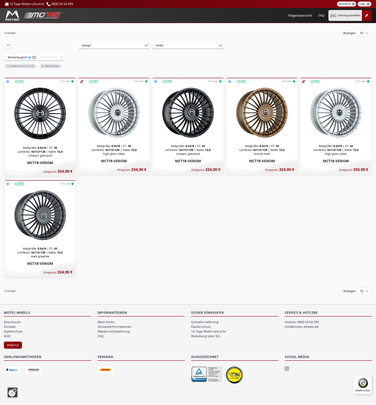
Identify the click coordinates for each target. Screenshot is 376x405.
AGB (7, 336)
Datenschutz (13, 331)
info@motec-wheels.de (302, 327)
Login (362, 3)
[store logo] (33, 15)
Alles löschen (52, 66)
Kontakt (10, 327)
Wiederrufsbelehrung (114, 331)
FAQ (321, 15)
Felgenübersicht (300, 15)
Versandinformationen (114, 327)
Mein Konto (106, 322)
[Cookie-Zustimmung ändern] (12, 392)
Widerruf (13, 345)
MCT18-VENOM (40, 162)
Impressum (12, 322)
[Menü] (369, 378)
